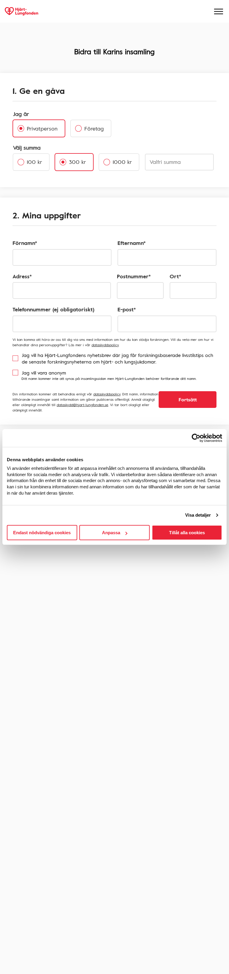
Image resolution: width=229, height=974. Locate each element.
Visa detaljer (198, 515)
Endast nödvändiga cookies (42, 532)
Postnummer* (134, 276)
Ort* (175, 276)
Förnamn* (25, 243)
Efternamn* (131, 243)
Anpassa (111, 532)
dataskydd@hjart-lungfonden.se (82, 404)
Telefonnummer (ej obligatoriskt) (54, 309)
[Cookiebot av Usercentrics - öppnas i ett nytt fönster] (196, 438)
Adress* (22, 276)
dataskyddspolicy (105, 344)
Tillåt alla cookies (187, 532)
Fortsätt (188, 399)
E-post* (126, 309)
